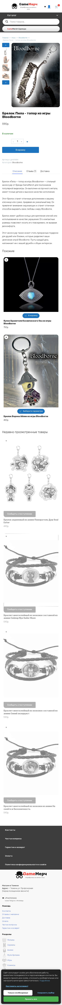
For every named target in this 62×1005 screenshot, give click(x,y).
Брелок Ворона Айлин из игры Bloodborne (26, 416)
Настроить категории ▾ (17, 986)
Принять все (31, 999)
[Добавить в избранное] (27, 141)
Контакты (10, 830)
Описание (17, 171)
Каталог (11, 15)
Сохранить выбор (45, 993)
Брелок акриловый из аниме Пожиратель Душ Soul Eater (31, 521)
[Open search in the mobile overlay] (31, 21)
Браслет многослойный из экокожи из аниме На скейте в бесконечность (29, 807)
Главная (5, 38)
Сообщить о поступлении (19, 514)
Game (28, 4)
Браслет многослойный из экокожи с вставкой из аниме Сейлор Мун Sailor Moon (31, 616)
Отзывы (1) (31, 171)
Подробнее (45, 981)
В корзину (20, 150)
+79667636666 (14, 899)
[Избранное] (45, 6)
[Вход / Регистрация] (49, 6)
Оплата (8, 856)
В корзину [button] (32, 315)
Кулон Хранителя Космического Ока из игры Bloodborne (27, 322)
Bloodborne (23, 38)
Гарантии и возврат (15, 847)
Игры (14, 38)
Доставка (44, 171)
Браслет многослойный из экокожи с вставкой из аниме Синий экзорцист (31, 712)
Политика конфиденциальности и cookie (25, 864)
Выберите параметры (33, 411)
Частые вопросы (13, 839)
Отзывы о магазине (10, 914)
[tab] (17, 171)
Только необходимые (18, 993)
